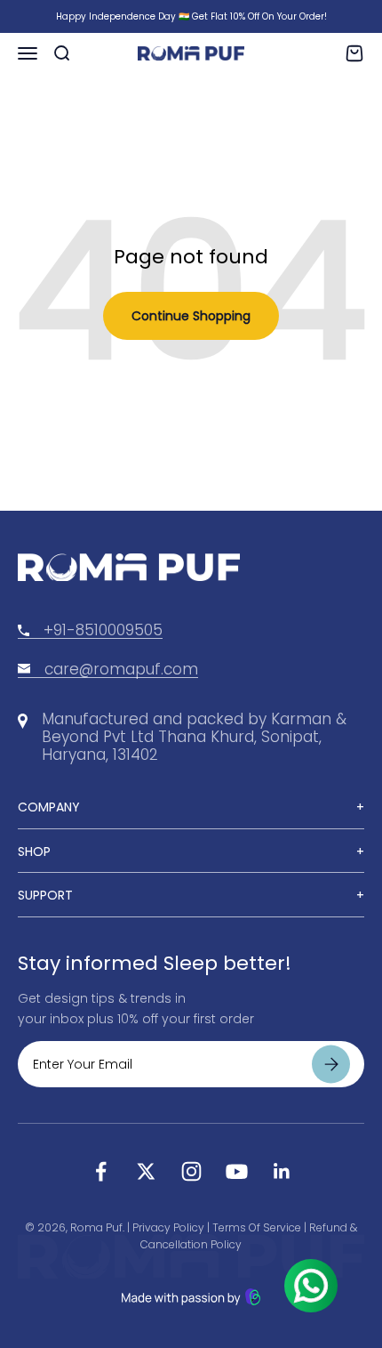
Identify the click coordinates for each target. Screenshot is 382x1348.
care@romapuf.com (121, 669)
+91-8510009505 (103, 630)
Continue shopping (191, 316)
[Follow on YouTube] (237, 1171)
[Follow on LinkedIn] (282, 1171)
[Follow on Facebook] (101, 1171)
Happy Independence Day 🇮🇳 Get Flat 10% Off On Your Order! (191, 16)
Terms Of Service (256, 1227)
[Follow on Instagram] (191, 1171)
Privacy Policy (168, 1227)
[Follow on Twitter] (146, 1171)
